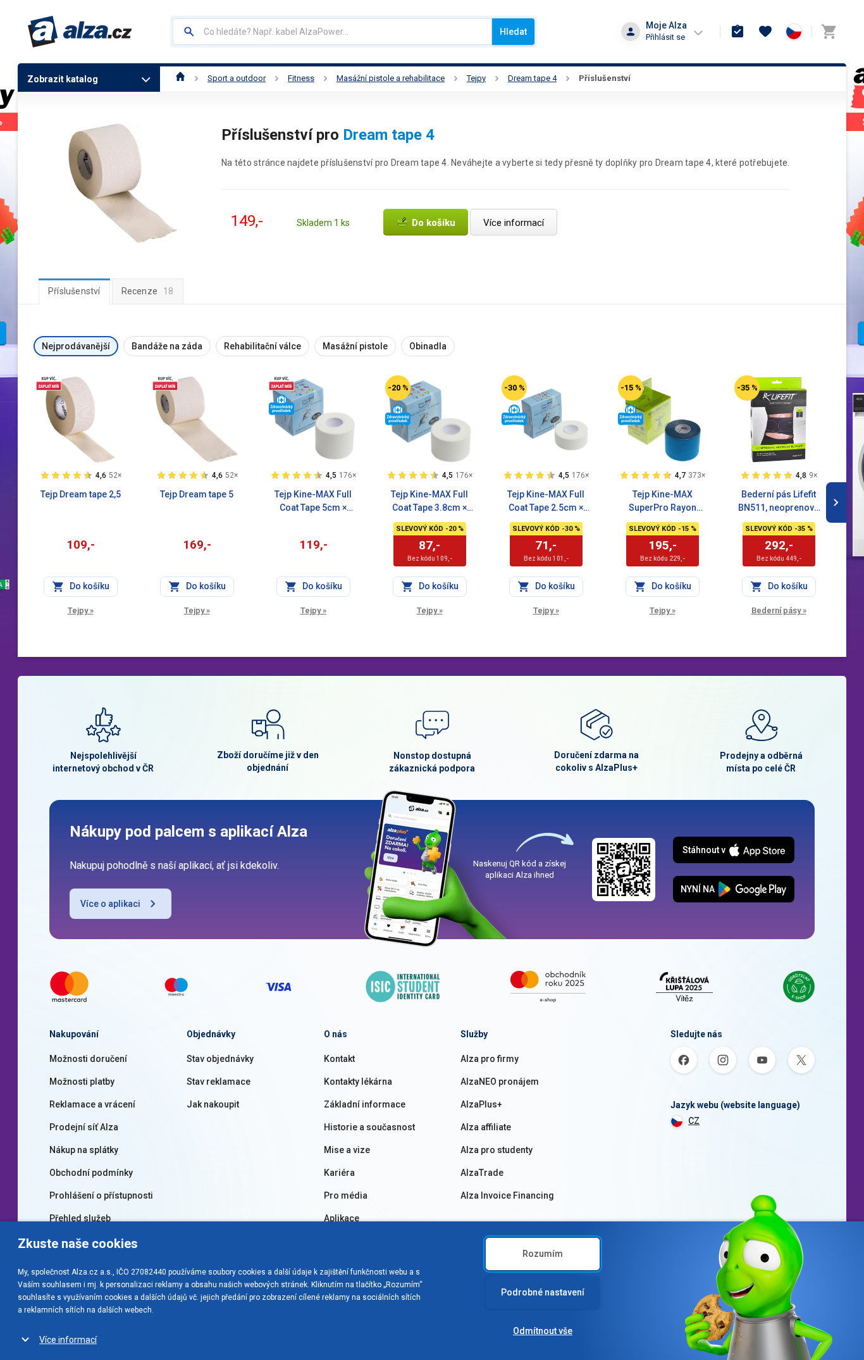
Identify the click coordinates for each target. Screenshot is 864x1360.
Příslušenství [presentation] (74, 291)
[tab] (74, 291)
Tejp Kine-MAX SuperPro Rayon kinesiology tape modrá (662, 502)
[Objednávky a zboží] (737, 31)
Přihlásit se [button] (665, 37)
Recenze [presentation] (147, 291)
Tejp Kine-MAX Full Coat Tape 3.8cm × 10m (429, 502)
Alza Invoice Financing (507, 1195)
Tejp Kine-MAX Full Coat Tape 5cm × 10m (313, 502)
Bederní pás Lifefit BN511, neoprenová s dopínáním (778, 502)
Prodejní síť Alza (83, 1127)
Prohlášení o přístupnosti (101, 1195)
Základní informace (364, 1104)
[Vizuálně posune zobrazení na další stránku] (836, 502)
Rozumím (542, 1254)
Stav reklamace (218, 1081)
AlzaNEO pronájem (499, 1081)
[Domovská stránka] (180, 78)
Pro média (345, 1195)
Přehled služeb (80, 1218)
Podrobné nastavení (542, 1292)
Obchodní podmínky (91, 1173)
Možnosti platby (81, 1081)
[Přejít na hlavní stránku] (80, 31)
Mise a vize (347, 1150)
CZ (694, 1121)
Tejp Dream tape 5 (196, 494)
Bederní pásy (778, 610)
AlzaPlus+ (481, 1104)
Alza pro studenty (496, 1150)
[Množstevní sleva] (48, 382)
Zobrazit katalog (62, 79)
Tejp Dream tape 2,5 (80, 494)
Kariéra (339, 1173)
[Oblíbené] (765, 31)
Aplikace (341, 1218)
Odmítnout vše (542, 1331)
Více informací (68, 1340)
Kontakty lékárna (358, 1081)
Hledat (513, 32)
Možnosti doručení (88, 1059)
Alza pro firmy (489, 1059)
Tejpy (476, 78)
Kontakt (339, 1059)
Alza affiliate (485, 1127)
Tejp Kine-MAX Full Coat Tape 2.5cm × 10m (545, 502)
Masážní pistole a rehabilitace (390, 78)
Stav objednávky (220, 1059)
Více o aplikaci (110, 904)
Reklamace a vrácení (92, 1104)
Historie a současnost (369, 1127)
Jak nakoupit (213, 1104)
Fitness (301, 78)
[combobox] (332, 31)
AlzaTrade (481, 1173)
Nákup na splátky (83, 1150)
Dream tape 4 (532, 78)
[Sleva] (397, 388)
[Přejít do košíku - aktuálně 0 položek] (828, 31)
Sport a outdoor (236, 78)
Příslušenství (605, 78)
